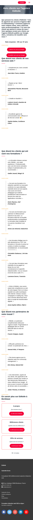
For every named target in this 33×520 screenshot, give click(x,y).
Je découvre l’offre (16, 445)
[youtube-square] (26, 512)
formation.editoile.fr (7, 505)
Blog (3, 496)
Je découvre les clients (16, 429)
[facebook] (4, 512)
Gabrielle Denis (6, 492)
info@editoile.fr (7, 487)
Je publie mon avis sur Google (16, 55)
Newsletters (5, 498)
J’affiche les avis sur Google (16, 49)
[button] (22, 2)
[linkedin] (21, 512)
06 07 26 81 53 (7, 485)
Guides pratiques (6, 494)
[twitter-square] (9, 512)
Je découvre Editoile (16, 413)
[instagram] (15, 512)
